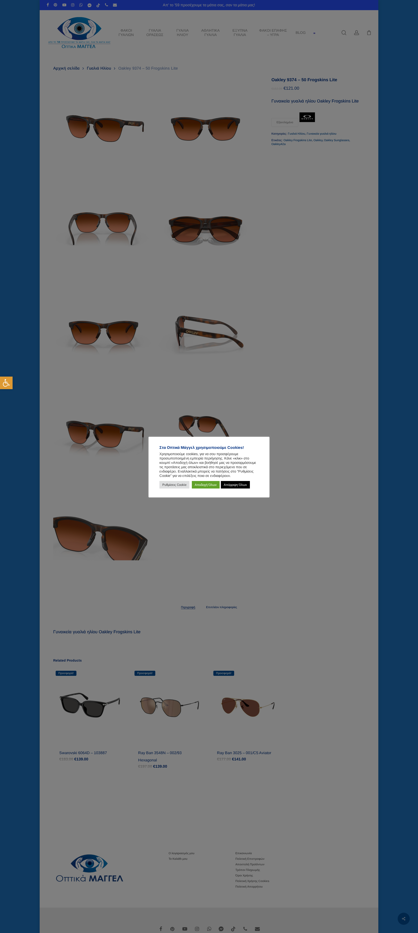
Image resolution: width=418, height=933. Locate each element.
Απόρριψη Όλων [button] (235, 485)
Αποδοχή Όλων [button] (206, 485)
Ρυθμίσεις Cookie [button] (174, 485)
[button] (6, 383)
